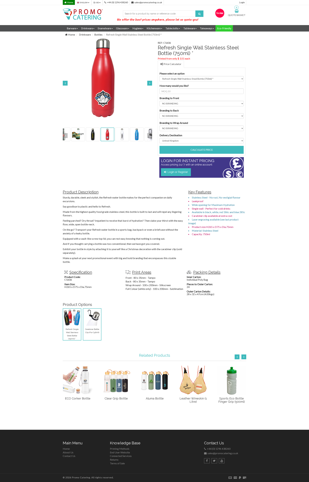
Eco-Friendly (224, 28)
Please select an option (172, 73)
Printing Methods (119, 448)
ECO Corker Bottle (77, 398)
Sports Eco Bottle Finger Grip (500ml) (231, 400)
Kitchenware (154, 28)
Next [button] (149, 83)
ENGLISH (84, 2)
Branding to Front (169, 98)
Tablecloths (171, 28)
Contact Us (69, 455)
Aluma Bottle (155, 398)
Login (242, 2)
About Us (68, 452)
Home (71, 34)
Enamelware (104, 28)
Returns (114, 459)
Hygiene (137, 28)
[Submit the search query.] (199, 13)
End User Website (120, 452)
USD (97, 2)
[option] (107, 78)
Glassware (122, 28)
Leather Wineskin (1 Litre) (193, 400)
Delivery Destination (170, 135)
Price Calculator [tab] (172, 63)
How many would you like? (174, 85)
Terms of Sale (117, 463)
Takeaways (206, 28)
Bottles (98, 34)
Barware (71, 28)
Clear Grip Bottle (116, 398)
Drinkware (87, 28)
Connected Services (121, 455)
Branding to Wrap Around (173, 122)
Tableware (189, 28)
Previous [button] (65, 83)
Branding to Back (169, 110)
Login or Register (177, 172)
